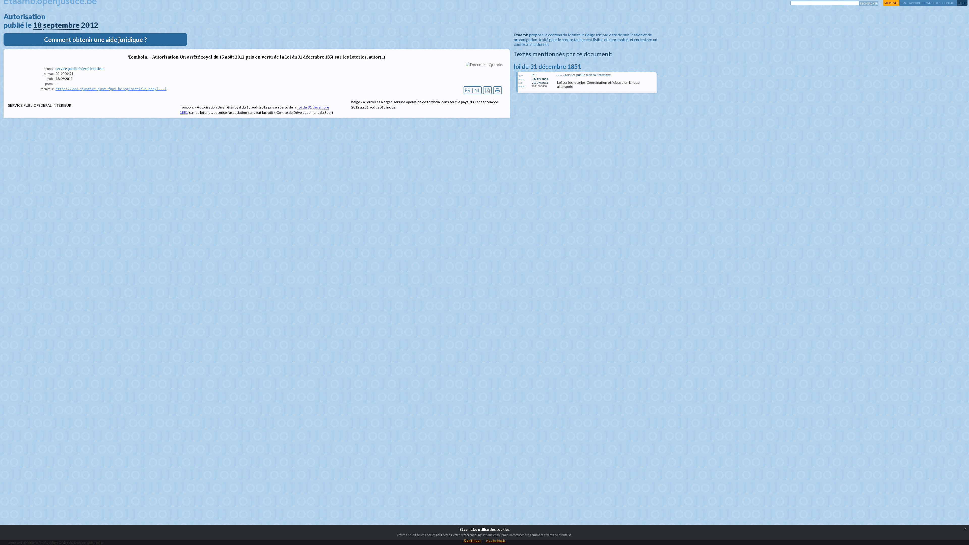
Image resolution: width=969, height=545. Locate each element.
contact (949, 3)
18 (37, 25)
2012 (89, 25)
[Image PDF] (487, 90)
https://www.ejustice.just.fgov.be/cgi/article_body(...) (111, 89)
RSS (903, 3)
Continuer (472, 540)
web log (932, 3)
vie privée (891, 3)
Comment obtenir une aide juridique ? (95, 39)
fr (960, 3)
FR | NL (473, 90)
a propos (916, 3)
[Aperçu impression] (497, 90)
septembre (61, 25)
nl (964, 3)
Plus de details (495, 540)
